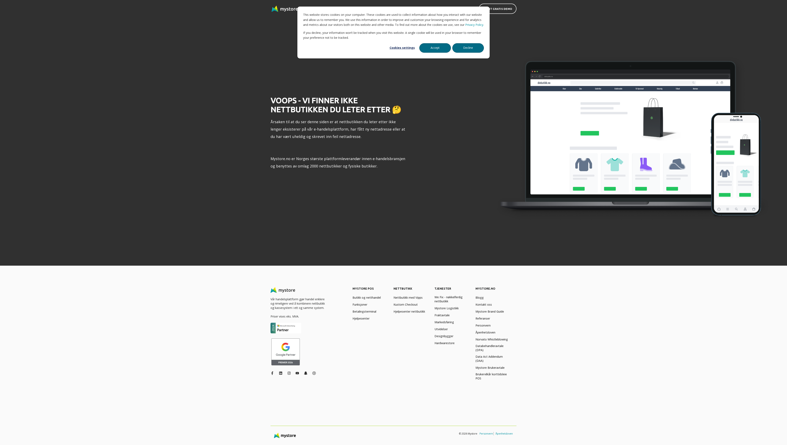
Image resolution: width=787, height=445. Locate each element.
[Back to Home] (285, 9)
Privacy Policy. (474, 25)
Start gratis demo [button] (497, 8)
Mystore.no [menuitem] (485, 288)
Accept (435, 48)
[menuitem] (370, 290)
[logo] (283, 290)
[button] (8, 437)
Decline (468, 48)
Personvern (486, 433)
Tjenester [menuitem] (442, 288)
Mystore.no (280, 158)
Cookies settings (402, 48)
